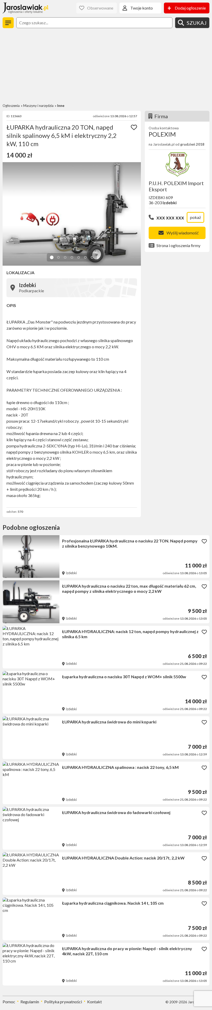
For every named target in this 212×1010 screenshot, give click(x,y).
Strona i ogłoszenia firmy (178, 245)
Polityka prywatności (63, 1001)
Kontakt (94, 1001)
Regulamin (29, 1001)
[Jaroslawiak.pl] (25, 8)
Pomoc (9, 1001)
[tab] (52, 257)
